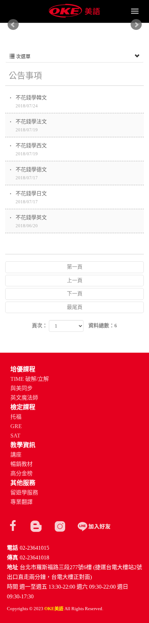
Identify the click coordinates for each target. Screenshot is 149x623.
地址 (12, 567)
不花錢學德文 (31, 173)
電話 (12, 548)
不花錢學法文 (31, 125)
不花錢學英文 (31, 221)
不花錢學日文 (31, 197)
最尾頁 (74, 307)
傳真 (12, 557)
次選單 (22, 56)
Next (136, 24)
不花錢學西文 (31, 149)
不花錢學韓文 (31, 101)
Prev (13, 24)
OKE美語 (74, 11)
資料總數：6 (102, 325)
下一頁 (74, 293)
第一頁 (74, 267)
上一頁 (74, 280)
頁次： (39, 325)
